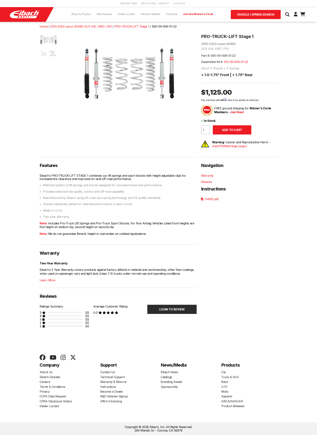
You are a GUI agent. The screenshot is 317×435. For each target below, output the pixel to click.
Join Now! (237, 112)
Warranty (207, 175)
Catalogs (166, 377)
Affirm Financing (111, 401)
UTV (224, 386)
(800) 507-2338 (128, 3)
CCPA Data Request (53, 396)
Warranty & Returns (113, 381)
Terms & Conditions (52, 386)
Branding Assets (171, 381)
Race (224, 381)
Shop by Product (81, 14)
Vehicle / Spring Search (255, 14)
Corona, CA (179, 3)
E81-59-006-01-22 (236, 62)
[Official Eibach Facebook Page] (42, 357)
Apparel (226, 396)
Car (223, 372)
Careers (45, 381)
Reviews (206, 182)
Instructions (108, 386)
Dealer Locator (126, 14)
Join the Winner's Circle (198, 14)
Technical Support (112, 377)
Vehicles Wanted (150, 14)
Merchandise (104, 14)
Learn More (47, 280)
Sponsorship (169, 386)
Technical (171, 14)
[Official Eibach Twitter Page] (73, 357)
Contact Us (107, 372)
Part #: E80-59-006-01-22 (218, 55)
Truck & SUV (230, 377)
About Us (46, 372)
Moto (224, 391)
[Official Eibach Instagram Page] (63, 357)
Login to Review (172, 309)
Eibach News (169, 372)
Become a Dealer (111, 391)
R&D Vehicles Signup (114, 396)
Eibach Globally (50, 377)
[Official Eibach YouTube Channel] (53, 357)
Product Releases (233, 406)
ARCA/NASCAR (232, 401)
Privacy (45, 391)
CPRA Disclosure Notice (56, 401)
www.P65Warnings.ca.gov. (229, 146)
